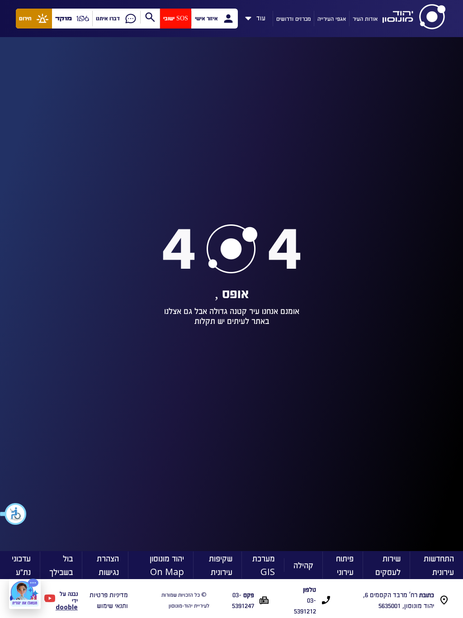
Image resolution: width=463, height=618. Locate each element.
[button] (13, 514)
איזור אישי (206, 18)
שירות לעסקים (388, 565)
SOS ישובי (175, 18)
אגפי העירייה (331, 18)
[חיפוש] (150, 17)
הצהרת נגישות (108, 565)
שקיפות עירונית (220, 565)
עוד (260, 16)
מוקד (63, 18)
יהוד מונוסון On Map (167, 565)
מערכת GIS (263, 565)
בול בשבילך (61, 565)
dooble (67, 607)
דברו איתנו (108, 18)
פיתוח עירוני (345, 565)
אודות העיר (365, 18)
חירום (25, 18)
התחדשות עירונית (439, 565)
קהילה (303, 565)
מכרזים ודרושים (293, 18)
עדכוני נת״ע (21, 565)
